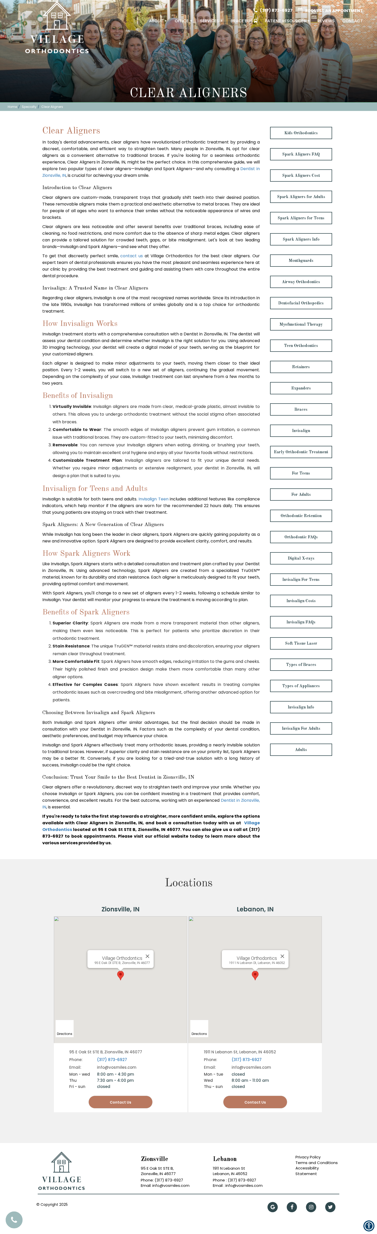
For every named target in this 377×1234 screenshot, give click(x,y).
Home (12, 107)
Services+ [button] (211, 21)
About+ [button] (158, 21)
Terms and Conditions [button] (316, 1162)
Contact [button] (352, 21)
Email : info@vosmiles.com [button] (238, 1185)
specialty (29, 107)
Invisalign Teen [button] (153, 499)
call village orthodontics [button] (14, 1220)
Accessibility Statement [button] (307, 1170)
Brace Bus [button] (242, 21)
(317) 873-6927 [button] (276, 10)
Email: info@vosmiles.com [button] (165, 1185)
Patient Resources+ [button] (287, 21)
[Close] (282, 956)
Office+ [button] (184, 21)
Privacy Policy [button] (308, 1157)
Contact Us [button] (255, 1102)
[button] (50, 29)
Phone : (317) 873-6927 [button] (234, 1180)
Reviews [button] (326, 21)
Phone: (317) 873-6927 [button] (162, 1180)
